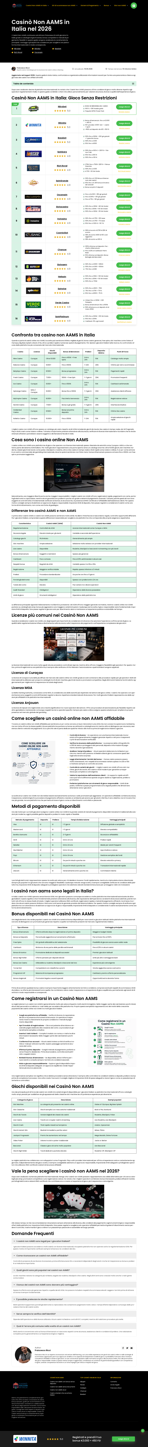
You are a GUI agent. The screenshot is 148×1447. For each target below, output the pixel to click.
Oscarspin (38, 52)
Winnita (37, 48)
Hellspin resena (124, 282)
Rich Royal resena (124, 171)
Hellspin (62, 276)
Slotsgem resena (124, 270)
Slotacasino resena (124, 212)
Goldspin (83, 1388)
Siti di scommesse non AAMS (63, 5)
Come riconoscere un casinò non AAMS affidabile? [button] (42, 1255)
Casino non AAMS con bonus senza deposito (62, 1383)
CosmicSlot (62, 232)
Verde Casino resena (124, 308)
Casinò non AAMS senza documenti (62, 1387)
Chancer (62, 249)
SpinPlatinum (62, 316)
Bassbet (58, 48)
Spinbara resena (124, 157)
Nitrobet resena (124, 112)
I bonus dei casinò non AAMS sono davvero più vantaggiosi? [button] (47, 1284)
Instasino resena (124, 224)
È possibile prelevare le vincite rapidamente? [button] (39, 1299)
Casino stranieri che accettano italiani (61, 1394)
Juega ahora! (124, 107)
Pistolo (82, 1385)
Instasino (62, 218)
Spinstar (62, 288)
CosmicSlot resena (124, 238)
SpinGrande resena (124, 186)
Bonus (106, 5)
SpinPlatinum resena (124, 322)
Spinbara (62, 151)
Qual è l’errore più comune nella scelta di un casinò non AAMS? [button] (48, 1326)
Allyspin (82, 1382)
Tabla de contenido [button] (23, 83)
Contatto (113, 1382)
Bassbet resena (124, 143)
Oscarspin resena (124, 200)
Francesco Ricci (23, 68)
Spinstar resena (124, 294)
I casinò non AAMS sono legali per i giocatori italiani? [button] (43, 1241)
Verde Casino (62, 302)
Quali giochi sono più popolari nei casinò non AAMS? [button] (43, 1270)
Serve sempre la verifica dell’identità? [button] (36, 1313)
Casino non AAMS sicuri (58, 1390)
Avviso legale (115, 1385)
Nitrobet (17, 48)
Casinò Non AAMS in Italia (36, 5)
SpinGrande (62, 180)
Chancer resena (124, 255)
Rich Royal (18, 52)
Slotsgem (62, 264)
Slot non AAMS (120, 5)
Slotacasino (62, 206)
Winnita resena (124, 128)
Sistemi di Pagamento (90, 5)
